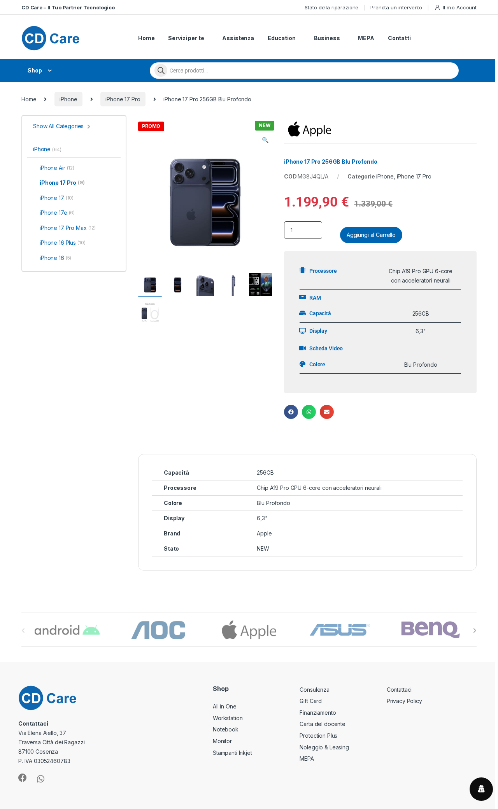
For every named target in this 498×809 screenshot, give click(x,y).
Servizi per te (186, 38)
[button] (265, 140)
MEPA (366, 38)
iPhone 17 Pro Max (68, 227)
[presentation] (475, 630)
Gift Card (311, 701)
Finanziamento (318, 712)
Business (327, 38)
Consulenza (315, 689)
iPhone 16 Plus (63, 242)
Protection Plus (318, 735)
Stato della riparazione (331, 7)
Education (282, 38)
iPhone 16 (55, 257)
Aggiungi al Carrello (371, 234)
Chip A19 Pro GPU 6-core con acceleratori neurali (319, 487)
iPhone (68, 99)
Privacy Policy (404, 701)
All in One (225, 706)
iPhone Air (57, 167)
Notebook (225, 729)
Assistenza (238, 38)
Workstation (227, 718)
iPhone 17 (57, 197)
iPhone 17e (57, 212)
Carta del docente (322, 724)
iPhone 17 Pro (122, 99)
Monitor (222, 741)
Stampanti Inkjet (232, 752)
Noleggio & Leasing (324, 747)
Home (146, 38)
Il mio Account (460, 7)
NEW (263, 548)
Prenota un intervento (396, 7)
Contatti (399, 38)
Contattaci (399, 689)
